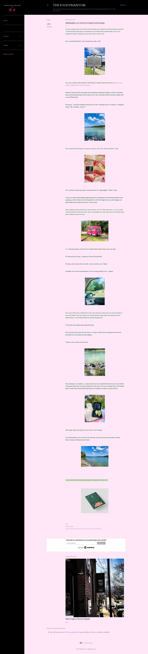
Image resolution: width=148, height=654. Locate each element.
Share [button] (48, 20)
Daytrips (49, 26)
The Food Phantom (69, 5)
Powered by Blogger (87, 642)
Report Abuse (8, 54)
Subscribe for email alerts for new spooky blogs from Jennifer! (86, 540)
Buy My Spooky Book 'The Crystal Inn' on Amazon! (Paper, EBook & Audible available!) (80, 632)
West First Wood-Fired (78, 619)
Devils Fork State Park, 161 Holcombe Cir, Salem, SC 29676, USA (85, 528)
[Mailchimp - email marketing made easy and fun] (86, 549)
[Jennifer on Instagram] (10, 10)
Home (5, 20)
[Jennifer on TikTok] (14, 10)
